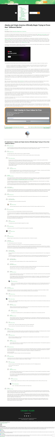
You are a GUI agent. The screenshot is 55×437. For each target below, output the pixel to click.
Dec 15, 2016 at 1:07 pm (14, 281)
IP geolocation (31, 418)
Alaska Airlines (15, 31)
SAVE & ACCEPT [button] (2, 436)
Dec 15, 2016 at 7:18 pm (13, 168)
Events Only (10, 115)
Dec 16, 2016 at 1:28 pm (12, 362)
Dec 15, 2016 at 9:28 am (10, 226)
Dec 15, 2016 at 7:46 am (10, 187)
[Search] (38, 13)
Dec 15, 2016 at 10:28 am (12, 251)
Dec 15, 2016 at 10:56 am (10, 288)
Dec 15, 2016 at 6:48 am (12, 158)
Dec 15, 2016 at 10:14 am (10, 241)
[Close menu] (18, 5)
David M (11, 315)
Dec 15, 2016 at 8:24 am (10, 194)
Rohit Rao (8, 175)
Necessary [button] (1, 429)
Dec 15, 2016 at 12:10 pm (12, 221)
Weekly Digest (11, 114)
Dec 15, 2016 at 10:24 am (12, 199)
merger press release (8, 39)
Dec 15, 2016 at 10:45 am (13, 264)
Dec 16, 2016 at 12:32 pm (10, 356)
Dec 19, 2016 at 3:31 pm (12, 322)
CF (11, 280)
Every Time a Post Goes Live (13, 113)
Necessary (2, 430)
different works (24, 42)
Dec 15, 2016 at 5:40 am (10, 151)
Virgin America (24, 31)
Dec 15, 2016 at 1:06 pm (13, 204)
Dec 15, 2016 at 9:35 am (10, 236)
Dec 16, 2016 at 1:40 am (12, 335)
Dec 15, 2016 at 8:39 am (10, 209)
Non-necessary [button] (2, 433)
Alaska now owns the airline (42, 34)
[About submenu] (21, 7)
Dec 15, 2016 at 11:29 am (12, 231)
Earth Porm (22, 81)
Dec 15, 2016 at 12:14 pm (10, 329)
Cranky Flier (27, 411)
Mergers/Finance (19, 31)
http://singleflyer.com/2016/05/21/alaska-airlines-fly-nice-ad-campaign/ (23, 179)
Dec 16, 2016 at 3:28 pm (13, 369)
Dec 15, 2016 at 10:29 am (13, 259)
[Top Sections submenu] (23, 12)
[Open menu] (16, 13)
